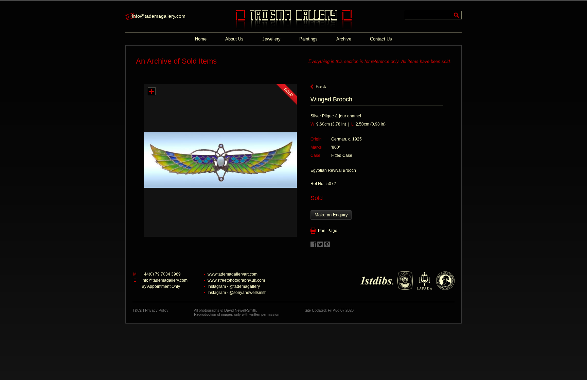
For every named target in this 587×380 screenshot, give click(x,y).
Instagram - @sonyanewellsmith (237, 292)
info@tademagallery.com (158, 16)
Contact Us (381, 39)
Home (201, 39)
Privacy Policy (156, 310)
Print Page (327, 230)
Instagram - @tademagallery (234, 286)
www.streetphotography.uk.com (236, 280)
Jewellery (271, 39)
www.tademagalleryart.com (232, 274)
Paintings (308, 39)
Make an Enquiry (331, 214)
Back (321, 86)
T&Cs (137, 310)
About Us (234, 39)
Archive (343, 39)
